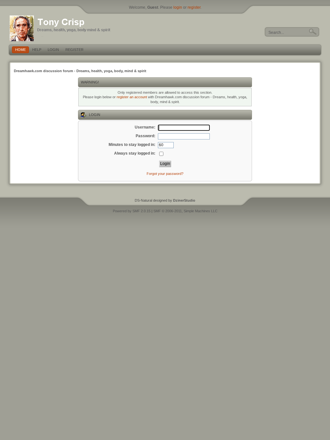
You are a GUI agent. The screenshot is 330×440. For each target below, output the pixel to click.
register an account (132, 97)
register (194, 7)
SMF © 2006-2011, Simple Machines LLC (185, 211)
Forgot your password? (165, 174)
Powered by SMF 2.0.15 (131, 211)
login (177, 7)
